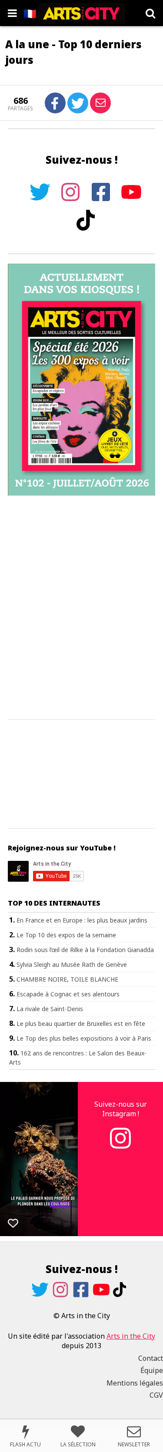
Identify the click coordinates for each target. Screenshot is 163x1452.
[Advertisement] (81, 607)
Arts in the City (130, 1336)
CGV (156, 1395)
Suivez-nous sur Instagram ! (120, 1108)
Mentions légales (134, 1383)
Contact (150, 1358)
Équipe (151, 1370)
